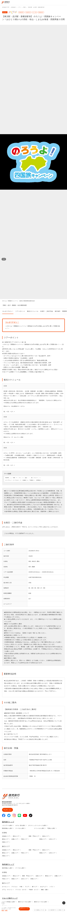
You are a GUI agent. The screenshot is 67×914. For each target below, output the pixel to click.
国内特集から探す (7, 828)
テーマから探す (20, 828)
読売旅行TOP (5, 7)
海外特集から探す (7, 868)
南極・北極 (44, 889)
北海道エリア (6, 836)
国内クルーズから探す (40, 901)
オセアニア (43, 886)
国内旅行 (13, 7)
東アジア (34, 886)
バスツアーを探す (7, 825)
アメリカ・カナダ (20, 889)
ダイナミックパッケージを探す (37, 825)
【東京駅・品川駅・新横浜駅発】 (36, 7)
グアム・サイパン (7, 889)
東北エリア (16, 836)
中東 (21, 886)
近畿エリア (15, 839)
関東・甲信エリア (34, 836)
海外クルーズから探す (24, 901)
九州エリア (52, 839)
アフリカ (14, 886)
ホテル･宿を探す (20, 825)
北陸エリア (45, 836)
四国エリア (42, 839)
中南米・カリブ (33, 889)
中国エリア (24, 839)
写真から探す (51, 828)
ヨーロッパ (5, 886)
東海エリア (5, 839)
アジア (27, 886)
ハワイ (51, 886)
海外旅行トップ (8, 864)
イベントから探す (39, 828)
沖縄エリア (5, 842)
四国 (24, 7)
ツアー (19, 7)
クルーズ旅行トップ (10, 898)
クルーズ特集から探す (8, 901)
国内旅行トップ (8, 822)
